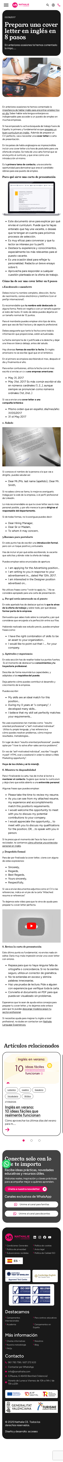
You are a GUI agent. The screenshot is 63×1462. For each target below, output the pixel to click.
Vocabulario (12, 1096)
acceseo (33, 1431)
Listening (11, 1090)
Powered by (10, 1171)
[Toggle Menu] (6, 5)
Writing (27, 1096)
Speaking (39, 1090)
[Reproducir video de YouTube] (31, 926)
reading (25, 1090)
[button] (7, 1129)
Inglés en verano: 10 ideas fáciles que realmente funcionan (22, 1111)
